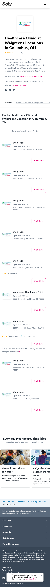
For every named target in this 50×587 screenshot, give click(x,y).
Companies (11, 502)
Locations (8, 102)
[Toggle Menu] (43, 4)
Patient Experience (10, 544)
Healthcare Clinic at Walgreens (29, 502)
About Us (6, 532)
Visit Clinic (39, 160)
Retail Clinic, (26, 76)
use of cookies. (31, 579)
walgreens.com (19, 85)
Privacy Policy (6, 567)
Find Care (6, 520)
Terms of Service (7, 570)
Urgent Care (37, 76)
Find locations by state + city (25, 131)
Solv (3, 502)
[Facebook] (3, 578)
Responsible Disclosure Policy (12, 573)
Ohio (44, 502)
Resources (7, 526)
